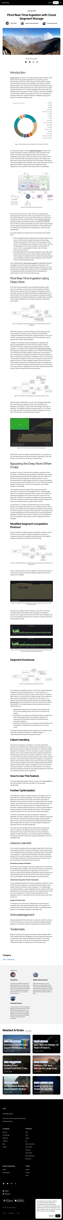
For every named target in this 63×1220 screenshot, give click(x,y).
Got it (57, 1216)
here (53, 1211)
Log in (49, 2)
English (7, 1191)
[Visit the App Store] (19, 1201)
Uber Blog (5, 3)
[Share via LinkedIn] (29, 62)
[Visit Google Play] (8, 1200)
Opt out (51, 1216)
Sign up (56, 2)
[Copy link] (37, 62)
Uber (4, 1108)
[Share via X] (33, 62)
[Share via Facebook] (25, 62)
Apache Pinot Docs (35, 151)
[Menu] (60, 2)
